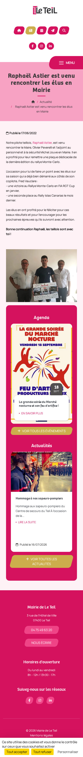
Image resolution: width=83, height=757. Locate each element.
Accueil (19, 30)
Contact (53, 30)
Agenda (41, 30)
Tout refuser (42, 752)
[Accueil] (33, 102)
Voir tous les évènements (44, 431)
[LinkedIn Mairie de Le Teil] (50, 46)
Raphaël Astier (42, 143)
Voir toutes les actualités (44, 561)
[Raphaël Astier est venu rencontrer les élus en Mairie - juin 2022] (41, 275)
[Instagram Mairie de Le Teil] (41, 46)
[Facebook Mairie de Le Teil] (32, 46)
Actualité (30, 30)
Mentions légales (41, 735)
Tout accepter (16, 752)
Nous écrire (41, 643)
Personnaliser (68, 752)
